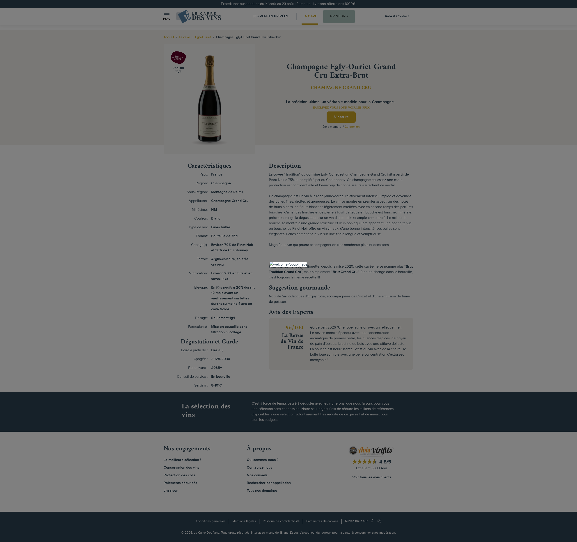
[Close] (301, 268)
